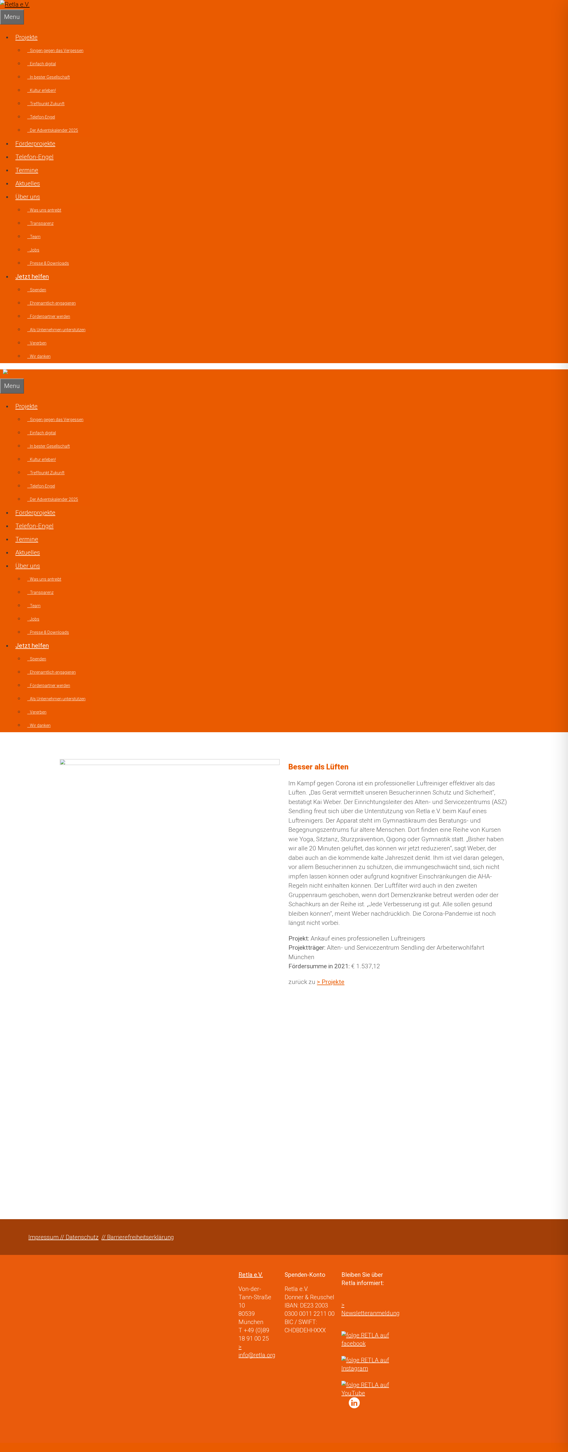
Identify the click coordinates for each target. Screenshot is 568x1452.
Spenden (36, 290)
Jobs (33, 250)
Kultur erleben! (41, 90)
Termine (26, 170)
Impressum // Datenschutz (63, 1237)
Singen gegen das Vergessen (55, 50)
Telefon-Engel (41, 117)
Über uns (27, 196)
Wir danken (39, 356)
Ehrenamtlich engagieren (51, 303)
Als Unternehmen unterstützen (56, 329)
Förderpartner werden (48, 316)
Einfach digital (41, 63)
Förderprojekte (35, 143)
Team (34, 236)
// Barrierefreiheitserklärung (137, 1237)
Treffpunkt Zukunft (45, 103)
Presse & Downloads (48, 263)
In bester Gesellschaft (48, 77)
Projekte (26, 37)
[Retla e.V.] (15, 4)
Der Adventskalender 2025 (52, 130)
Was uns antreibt (44, 210)
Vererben (36, 343)
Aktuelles (27, 183)
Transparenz (40, 223)
